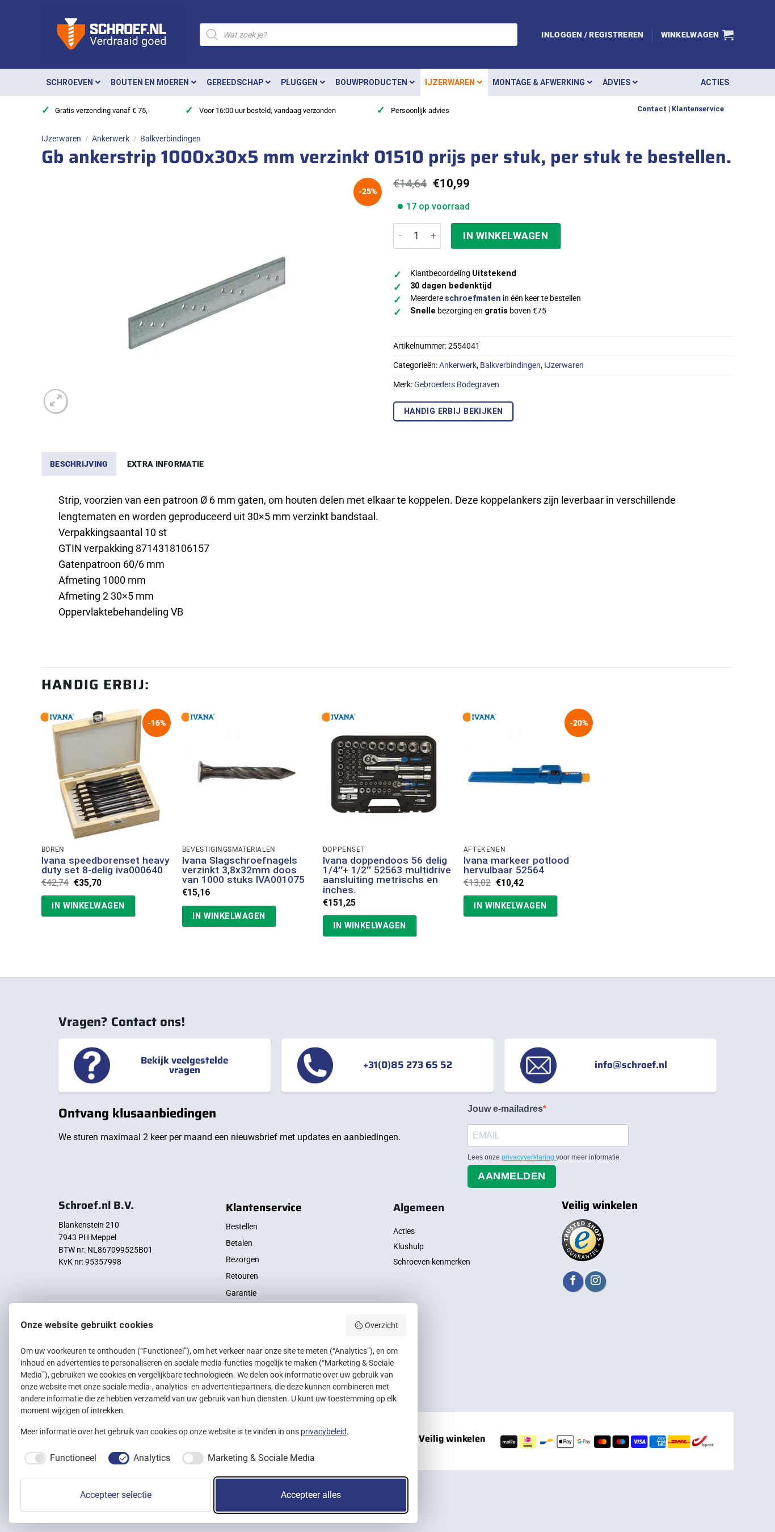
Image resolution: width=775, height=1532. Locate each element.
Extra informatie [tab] (165, 463)
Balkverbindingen (170, 138)
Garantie (241, 1292)
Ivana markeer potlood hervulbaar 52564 (516, 866)
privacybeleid (324, 1431)
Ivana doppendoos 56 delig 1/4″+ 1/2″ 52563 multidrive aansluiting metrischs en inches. (387, 875)
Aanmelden (512, 1176)
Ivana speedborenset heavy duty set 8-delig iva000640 (105, 866)
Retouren (242, 1275)
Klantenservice (698, 108)
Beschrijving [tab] (79, 463)
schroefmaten (473, 298)
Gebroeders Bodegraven (456, 384)
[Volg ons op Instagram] (595, 1281)
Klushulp (408, 1246)
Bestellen (242, 1226)
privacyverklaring (529, 1157)
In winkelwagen (505, 235)
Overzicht (381, 1325)
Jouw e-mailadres (505, 1109)
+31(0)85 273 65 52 (407, 1065)
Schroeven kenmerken (431, 1261)
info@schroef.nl (631, 1065)
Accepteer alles (311, 1494)
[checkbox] (58, 1458)
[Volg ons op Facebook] (573, 1281)
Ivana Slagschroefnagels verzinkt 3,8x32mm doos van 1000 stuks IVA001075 (243, 870)
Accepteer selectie (115, 1494)
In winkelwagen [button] (88, 906)
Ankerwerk (110, 138)
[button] (592, 34)
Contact (652, 108)
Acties (404, 1231)
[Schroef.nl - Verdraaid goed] (112, 34)
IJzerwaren (61, 138)
